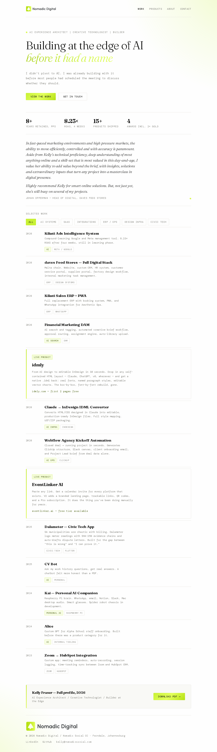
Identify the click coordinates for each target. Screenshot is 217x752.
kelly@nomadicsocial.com (74, 741)
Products (155, 9)
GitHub (47, 741)
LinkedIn (32, 741)
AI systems (48, 221)
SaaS (67, 221)
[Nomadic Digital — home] (41, 9)
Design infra (134, 221)
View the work (41, 96)
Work (141, 9)
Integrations (86, 221)
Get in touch (72, 96)
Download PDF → (169, 696)
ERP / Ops (110, 221)
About (171, 9)
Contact (185, 9)
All (31, 221)
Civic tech (158, 221)
